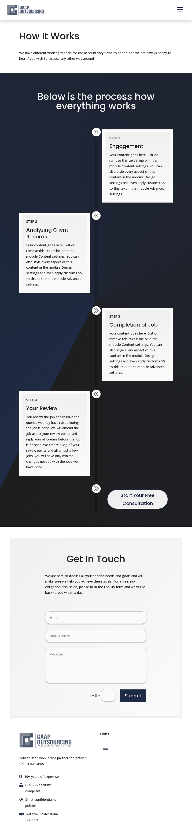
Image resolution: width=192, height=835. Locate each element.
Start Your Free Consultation (138, 499)
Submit (133, 695)
